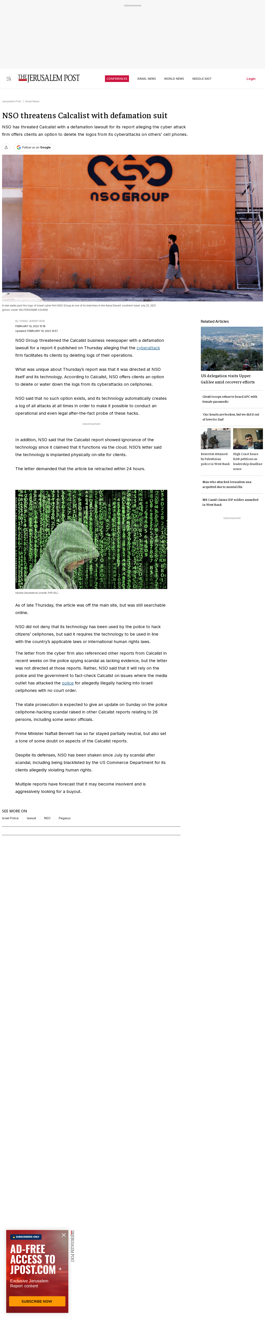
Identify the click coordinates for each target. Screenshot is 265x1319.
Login (251, 79)
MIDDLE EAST (202, 78)
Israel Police (10, 818)
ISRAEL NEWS (146, 78)
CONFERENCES (117, 78)
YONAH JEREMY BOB (32, 321)
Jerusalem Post (11, 101)
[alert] (37, 1271)
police (68, 683)
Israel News (32, 101)
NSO (47, 818)
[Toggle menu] (8, 78)
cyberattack (148, 347)
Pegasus (65, 818)
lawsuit (31, 818)
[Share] (6, 147)
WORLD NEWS (174, 78)
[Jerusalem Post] (46, 78)
